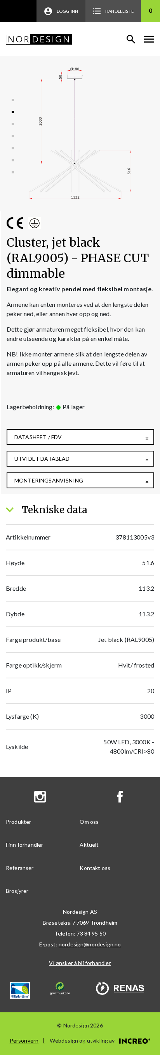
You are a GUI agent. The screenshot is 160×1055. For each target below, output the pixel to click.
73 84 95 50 (91, 933)
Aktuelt (89, 844)
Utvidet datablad (42, 458)
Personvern (24, 1040)
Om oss (89, 821)
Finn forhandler (24, 844)
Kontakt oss (95, 868)
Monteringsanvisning (48, 480)
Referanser (20, 868)
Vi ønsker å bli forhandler (80, 963)
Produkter (18, 821)
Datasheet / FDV (38, 437)
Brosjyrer (17, 890)
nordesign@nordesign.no (90, 944)
